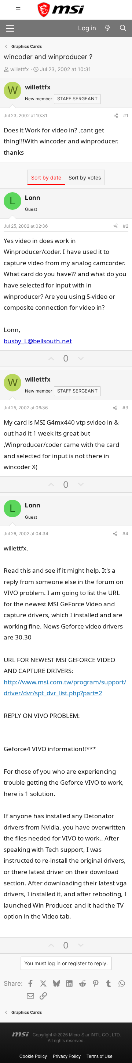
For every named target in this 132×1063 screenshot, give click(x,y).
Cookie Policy (33, 1056)
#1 (125, 115)
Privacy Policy (67, 1056)
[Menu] (10, 28)
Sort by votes (85, 177)
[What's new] (107, 28)
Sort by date (46, 177)
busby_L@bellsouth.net (38, 341)
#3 (125, 407)
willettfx (19, 69)
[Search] (123, 28)
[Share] (116, 116)
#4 (125, 533)
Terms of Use (100, 1056)
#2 (125, 226)
